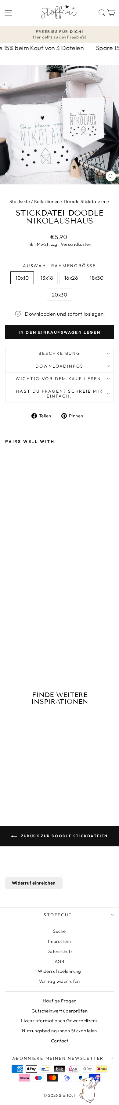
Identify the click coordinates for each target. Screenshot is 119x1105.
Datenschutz (59, 951)
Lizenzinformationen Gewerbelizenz (59, 1020)
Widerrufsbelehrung (59, 971)
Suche (59, 931)
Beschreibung (59, 353)
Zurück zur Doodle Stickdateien (64, 836)
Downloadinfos (59, 366)
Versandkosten (76, 244)
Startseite (19, 201)
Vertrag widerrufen (59, 981)
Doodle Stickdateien (85, 201)
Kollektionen (47, 201)
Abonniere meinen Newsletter (58, 1058)
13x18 (47, 277)
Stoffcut (58, 915)
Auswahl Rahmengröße (59, 265)
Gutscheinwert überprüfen (59, 1011)
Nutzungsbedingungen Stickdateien (59, 1031)
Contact (59, 1041)
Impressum (59, 941)
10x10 (22, 277)
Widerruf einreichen (34, 882)
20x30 (59, 294)
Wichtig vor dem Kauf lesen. (59, 378)
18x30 (96, 277)
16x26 (71, 277)
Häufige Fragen (60, 1001)
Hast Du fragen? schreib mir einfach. (59, 393)
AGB (59, 961)
